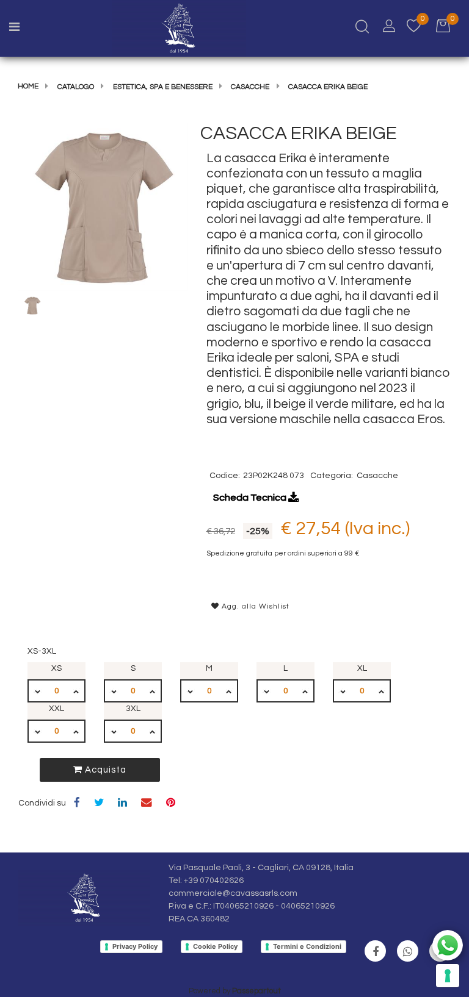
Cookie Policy (215, 946)
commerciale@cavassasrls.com (233, 893)
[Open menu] (14, 28)
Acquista (104, 769)
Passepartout (256, 991)
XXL (56, 708)
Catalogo (75, 87)
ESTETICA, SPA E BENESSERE (163, 87)
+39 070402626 (214, 880)
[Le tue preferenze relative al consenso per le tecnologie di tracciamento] (447, 975)
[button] (103, 206)
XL (362, 668)
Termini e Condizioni (307, 946)
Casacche (250, 87)
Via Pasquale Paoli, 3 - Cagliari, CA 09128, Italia (261, 867)
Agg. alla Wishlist (254, 606)
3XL (133, 708)
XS (56, 668)
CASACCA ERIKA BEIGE (328, 87)
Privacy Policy (135, 946)
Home (28, 86)
